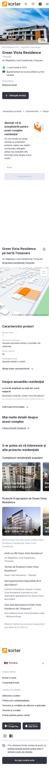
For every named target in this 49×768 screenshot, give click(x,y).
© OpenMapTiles (18, 315)
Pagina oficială (14, 428)
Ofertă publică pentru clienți (16, 715)
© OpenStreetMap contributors (37, 315)
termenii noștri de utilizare (20, 752)
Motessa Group (9, 85)
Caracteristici (32, 111)
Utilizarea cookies (11, 695)
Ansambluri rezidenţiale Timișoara (18, 263)
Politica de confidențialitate (15, 700)
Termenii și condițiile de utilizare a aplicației (24, 705)
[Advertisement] (24, 213)
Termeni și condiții (11, 710)
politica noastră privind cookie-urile (24, 748)
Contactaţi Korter (10, 682)
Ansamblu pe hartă (12, 111)
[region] (24, 291)
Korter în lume (9, 678)
